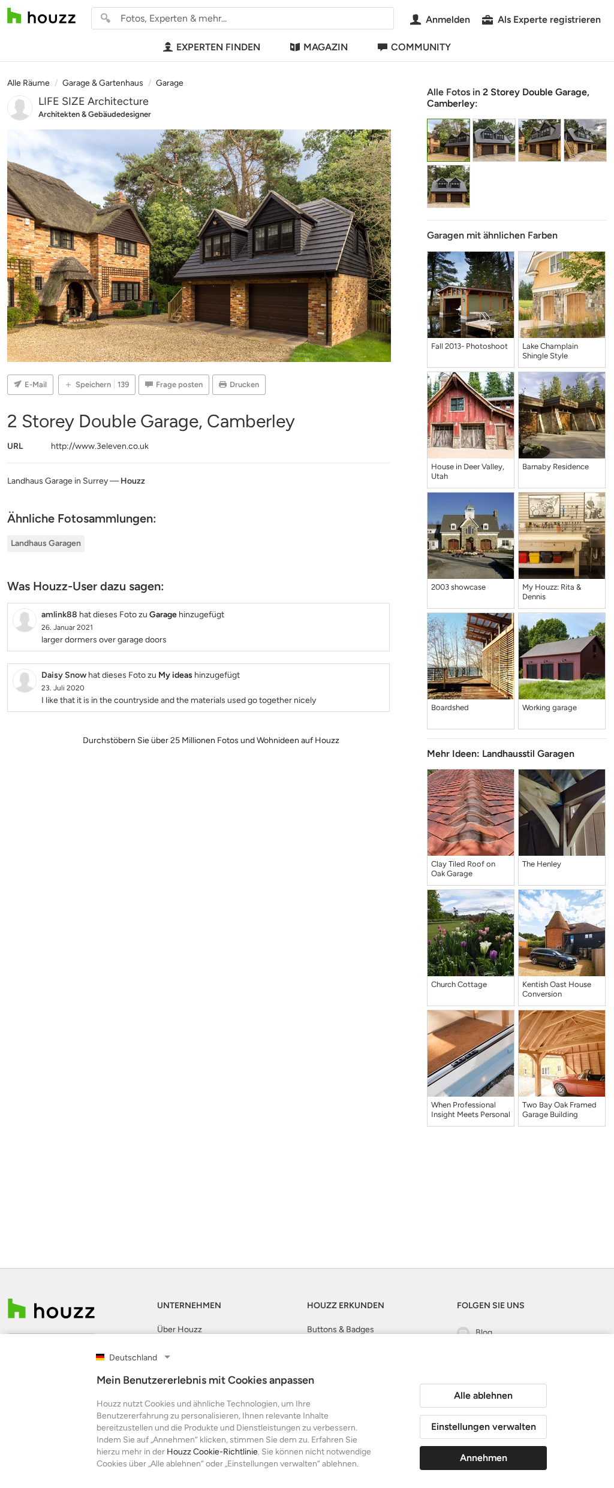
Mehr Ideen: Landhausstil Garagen (500, 753)
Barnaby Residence (555, 466)
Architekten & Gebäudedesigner (94, 114)
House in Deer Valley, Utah (467, 471)
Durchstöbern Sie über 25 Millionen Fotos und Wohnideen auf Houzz (211, 740)
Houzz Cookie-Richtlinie (212, 1452)
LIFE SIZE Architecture (93, 101)
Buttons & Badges (340, 1329)
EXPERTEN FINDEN (218, 47)
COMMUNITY (421, 47)
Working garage (549, 707)
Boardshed (450, 707)
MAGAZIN (325, 47)
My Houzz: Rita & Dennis (551, 591)
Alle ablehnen (483, 1395)
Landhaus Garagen (46, 543)
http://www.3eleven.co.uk (100, 446)
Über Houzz (179, 1329)
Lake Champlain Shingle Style (550, 351)
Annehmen (483, 1457)
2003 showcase (458, 586)
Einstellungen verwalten (483, 1426)
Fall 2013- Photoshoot (469, 346)
